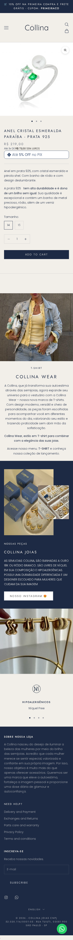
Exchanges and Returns (21, 818)
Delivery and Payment (20, 812)
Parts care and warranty (21, 825)
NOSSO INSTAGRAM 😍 (28, 596)
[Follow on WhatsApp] (17, 897)
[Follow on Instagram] (6, 897)
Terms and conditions (20, 839)
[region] (36, 696)
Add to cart (36, 254)
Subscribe (19, 883)
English (34, 909)
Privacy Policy (14, 832)
